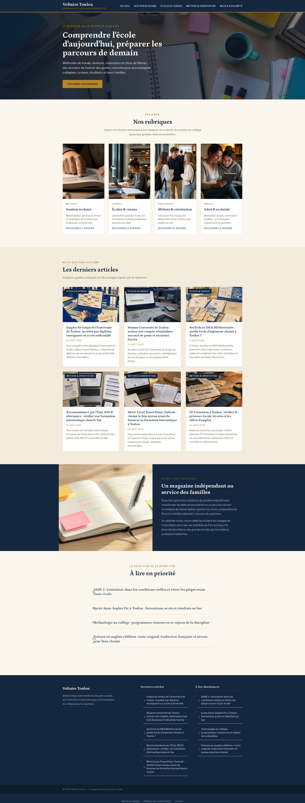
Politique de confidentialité (157, 801)
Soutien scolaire (145, 6)
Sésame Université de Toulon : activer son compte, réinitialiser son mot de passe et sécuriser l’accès (166, 716)
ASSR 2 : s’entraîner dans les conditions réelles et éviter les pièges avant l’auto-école (149, 592)
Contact (179, 801)
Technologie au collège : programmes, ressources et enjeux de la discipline (151, 623)
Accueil (125, 6)
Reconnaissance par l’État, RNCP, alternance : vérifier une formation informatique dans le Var (165, 749)
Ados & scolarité (231, 6)
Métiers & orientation (201, 6)
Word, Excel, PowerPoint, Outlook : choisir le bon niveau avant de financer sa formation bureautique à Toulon (166, 766)
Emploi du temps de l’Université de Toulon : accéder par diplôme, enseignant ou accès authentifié (165, 700)
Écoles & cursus (171, 6)
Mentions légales (131, 801)
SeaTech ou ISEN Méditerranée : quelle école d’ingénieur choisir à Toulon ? (164, 732)
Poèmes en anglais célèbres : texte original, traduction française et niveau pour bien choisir (150, 639)
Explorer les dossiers (82, 84)
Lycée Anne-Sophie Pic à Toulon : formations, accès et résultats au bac (147, 608)
